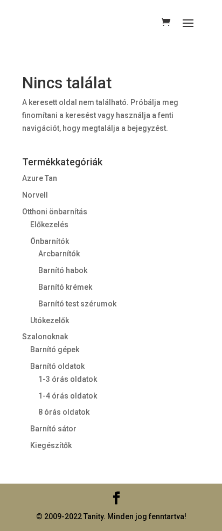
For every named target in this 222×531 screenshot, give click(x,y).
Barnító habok (62, 270)
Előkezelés (49, 224)
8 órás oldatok (63, 412)
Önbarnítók (49, 241)
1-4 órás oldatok (67, 396)
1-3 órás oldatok (67, 379)
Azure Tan (39, 178)
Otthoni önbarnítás (54, 211)
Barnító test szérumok (77, 303)
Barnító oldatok (57, 366)
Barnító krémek (65, 287)
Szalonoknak (45, 336)
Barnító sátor (53, 428)
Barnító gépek (54, 349)
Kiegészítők (51, 445)
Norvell (35, 195)
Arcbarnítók (59, 253)
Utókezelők (49, 320)
